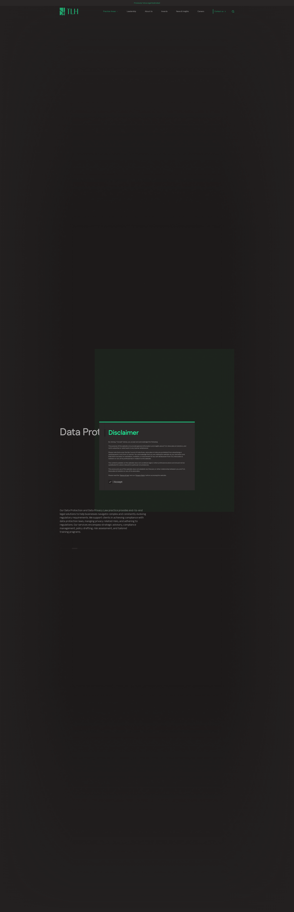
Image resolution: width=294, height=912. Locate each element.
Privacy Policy (140, 475)
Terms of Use (124, 475)
